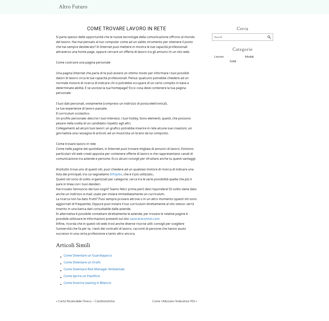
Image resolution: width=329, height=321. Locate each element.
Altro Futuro (73, 6)
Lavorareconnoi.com (144, 219)
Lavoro (219, 56)
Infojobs (116, 174)
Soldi (233, 61)
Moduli (249, 56)
